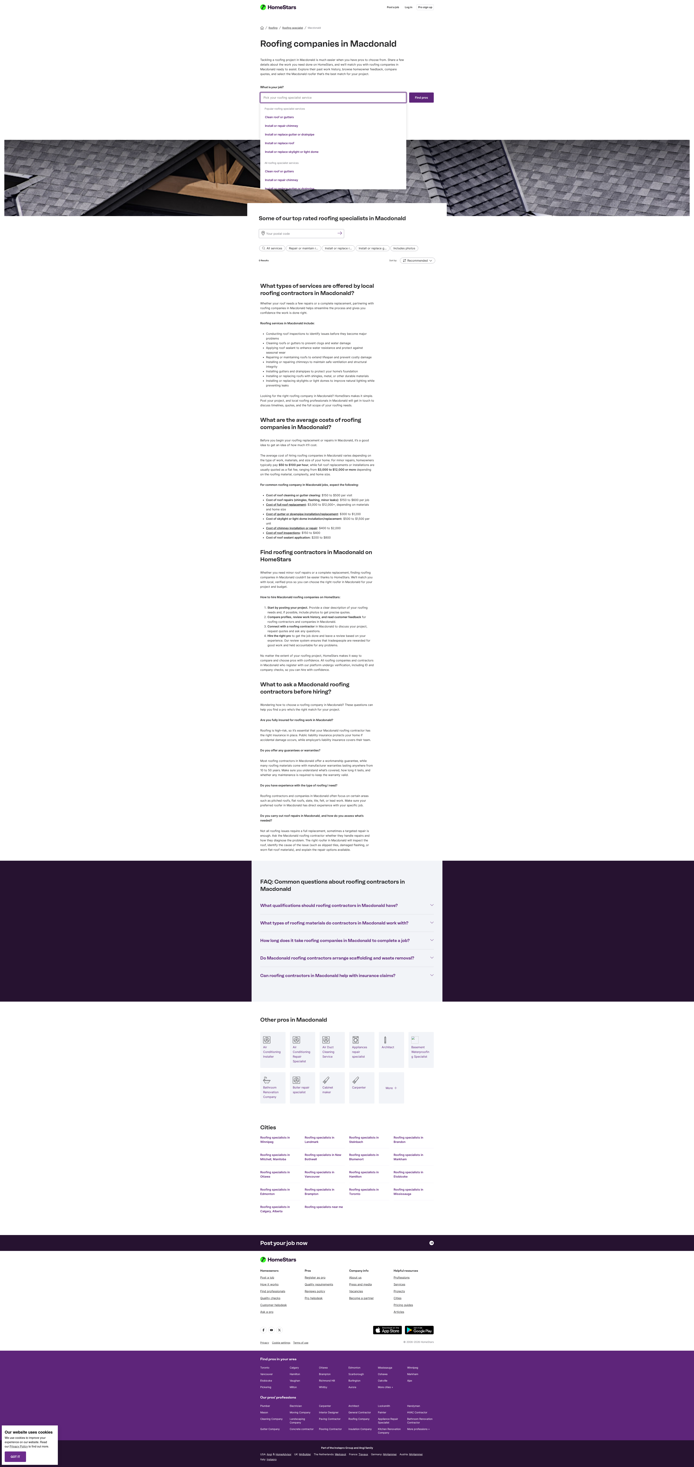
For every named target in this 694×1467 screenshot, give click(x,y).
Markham (412, 1374)
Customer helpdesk (273, 1305)
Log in (408, 7)
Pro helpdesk (314, 1298)
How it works (269, 1284)
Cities (397, 1298)
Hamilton (295, 1374)
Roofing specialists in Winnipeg (275, 1140)
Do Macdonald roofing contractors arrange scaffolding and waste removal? (337, 958)
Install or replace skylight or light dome (291, 152)
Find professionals (272, 1291)
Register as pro (315, 1277)
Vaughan (295, 1380)
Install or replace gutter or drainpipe (289, 134)
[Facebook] (263, 1330)
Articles (399, 1312)
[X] (279, 1330)
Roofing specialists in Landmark (319, 1140)
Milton (293, 1387)
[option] (333, 117)
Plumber (265, 1405)
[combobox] (333, 141)
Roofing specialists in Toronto (364, 1192)
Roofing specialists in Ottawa (275, 1174)
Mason (264, 1412)
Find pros (421, 97)
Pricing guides (403, 1305)
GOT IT (15, 1457)
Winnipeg (412, 1367)
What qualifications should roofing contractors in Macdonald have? (329, 905)
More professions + (418, 1429)
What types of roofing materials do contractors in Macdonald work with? (334, 923)
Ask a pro (266, 1312)
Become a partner (361, 1298)
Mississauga (385, 1367)
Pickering (265, 1387)
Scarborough (356, 1374)
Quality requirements (319, 1284)
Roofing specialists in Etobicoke (408, 1174)
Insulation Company (360, 1429)
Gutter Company (270, 1429)
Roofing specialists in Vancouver (319, 1174)
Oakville (382, 1380)
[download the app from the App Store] (387, 1330)
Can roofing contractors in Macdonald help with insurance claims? (327, 975)
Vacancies (356, 1291)
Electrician (296, 1405)
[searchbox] (333, 98)
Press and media (360, 1284)
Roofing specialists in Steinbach (364, 1140)
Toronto (264, 1367)
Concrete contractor (302, 1429)
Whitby (323, 1387)
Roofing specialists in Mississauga (408, 1192)
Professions (402, 1277)
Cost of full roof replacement (286, 504)
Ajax (409, 1380)
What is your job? (272, 87)
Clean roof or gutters (279, 117)
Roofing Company (359, 1418)
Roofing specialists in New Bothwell (323, 1157)
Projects (399, 1291)
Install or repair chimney (281, 126)
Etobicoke (266, 1380)
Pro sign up (425, 7)
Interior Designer (329, 1412)
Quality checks (270, 1298)
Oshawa (382, 1374)
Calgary (294, 1367)
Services (399, 1284)
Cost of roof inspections (283, 533)
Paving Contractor (329, 1418)
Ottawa (323, 1367)
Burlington (354, 1380)
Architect (353, 1405)
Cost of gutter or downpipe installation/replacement (302, 514)
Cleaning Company (271, 1418)
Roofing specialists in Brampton (319, 1192)
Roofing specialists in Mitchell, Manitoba (275, 1157)
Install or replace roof (279, 143)
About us (355, 1277)
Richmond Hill (327, 1380)
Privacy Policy (19, 1446)
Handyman (413, 1405)
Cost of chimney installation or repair (291, 528)
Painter (382, 1412)
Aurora (352, 1387)
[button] (417, 260)
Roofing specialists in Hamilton (364, 1174)
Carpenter (325, 1405)
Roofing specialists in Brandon (408, 1140)
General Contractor (359, 1412)
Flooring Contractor (330, 1429)
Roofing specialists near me (324, 1207)
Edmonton (354, 1367)
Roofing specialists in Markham (408, 1157)
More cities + (385, 1387)
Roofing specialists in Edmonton (275, 1192)
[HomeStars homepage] (281, 7)
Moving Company (300, 1412)
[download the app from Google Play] (419, 1330)
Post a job (393, 7)
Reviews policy (315, 1291)
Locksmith (384, 1405)
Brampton (325, 1374)
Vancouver (266, 1374)
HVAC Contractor (417, 1412)
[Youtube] (271, 1330)
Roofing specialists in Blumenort (364, 1157)
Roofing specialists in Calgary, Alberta (275, 1209)
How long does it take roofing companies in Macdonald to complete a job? (335, 940)
